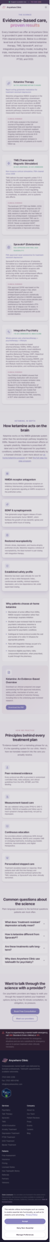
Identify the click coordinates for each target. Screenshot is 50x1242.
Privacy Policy (31, 1215)
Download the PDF (16, 707)
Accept (25, 1221)
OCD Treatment (8, 1141)
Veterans (5, 1182)
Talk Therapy (7, 1114)
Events (29, 1125)
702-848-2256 (36, 2)
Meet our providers (25, 1018)
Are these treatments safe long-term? (22, 948)
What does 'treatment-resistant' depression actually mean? (23, 924)
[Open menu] (46, 7)
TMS (4, 1122)
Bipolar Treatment (9, 1145)
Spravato (5, 1118)
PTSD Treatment (8, 1137)
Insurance (6, 1159)
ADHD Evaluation (8, 1125)
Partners (5, 1179)
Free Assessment (9, 1155)
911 (38, 1035)
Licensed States (8, 1167)
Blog (28, 1133)
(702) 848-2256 (8, 1077)
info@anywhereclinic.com (12, 1084)
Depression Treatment (10, 1133)
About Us (30, 1110)
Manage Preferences (25, 1235)
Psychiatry (6, 1110)
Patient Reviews (33, 1118)
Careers (30, 1129)
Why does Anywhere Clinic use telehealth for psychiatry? (22, 960)
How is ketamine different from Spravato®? (22, 936)
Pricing (4, 1163)
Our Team (31, 1114)
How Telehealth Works (11, 1171)
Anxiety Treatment (9, 1129)
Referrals (5, 1175)
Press (29, 1122)
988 (10, 1035)
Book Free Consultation (25, 1011)
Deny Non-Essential (25, 1228)
